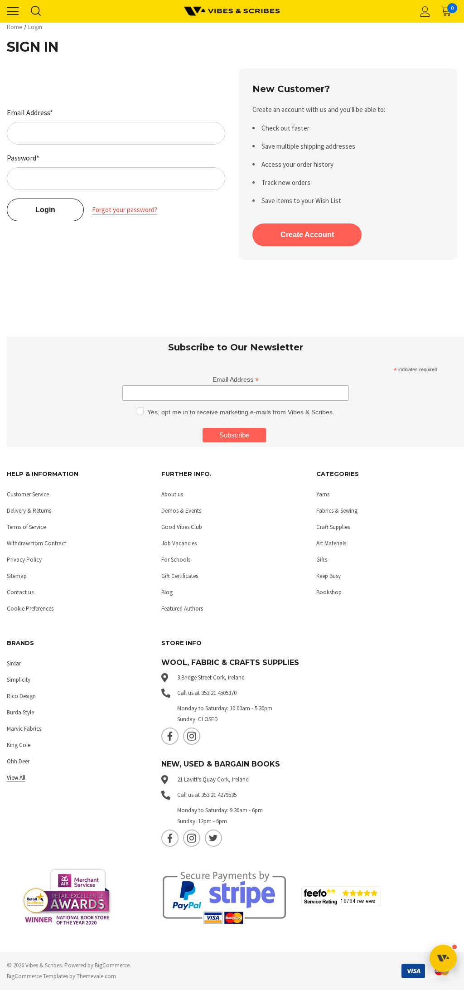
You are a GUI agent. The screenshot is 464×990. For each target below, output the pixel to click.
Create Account (307, 234)
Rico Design (21, 696)
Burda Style (20, 712)
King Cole (18, 745)
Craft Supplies (333, 527)
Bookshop (329, 592)
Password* (23, 157)
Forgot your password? (124, 209)
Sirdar (14, 663)
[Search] (35, 11)
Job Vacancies (179, 543)
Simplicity (18, 680)
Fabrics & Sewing (337, 510)
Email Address (236, 379)
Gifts (321, 559)
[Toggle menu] (13, 11)
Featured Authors (182, 608)
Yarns (322, 494)
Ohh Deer (18, 761)
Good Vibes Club (181, 527)
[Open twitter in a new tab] (213, 838)
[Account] (423, 11)
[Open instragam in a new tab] (191, 736)
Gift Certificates (179, 576)
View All (16, 777)
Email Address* (30, 112)
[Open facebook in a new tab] (170, 736)
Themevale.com (96, 976)
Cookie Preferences (30, 608)
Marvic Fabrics (24, 729)
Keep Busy (328, 576)
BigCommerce (112, 965)
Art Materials (331, 543)
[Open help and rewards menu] (443, 958)
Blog (167, 592)
